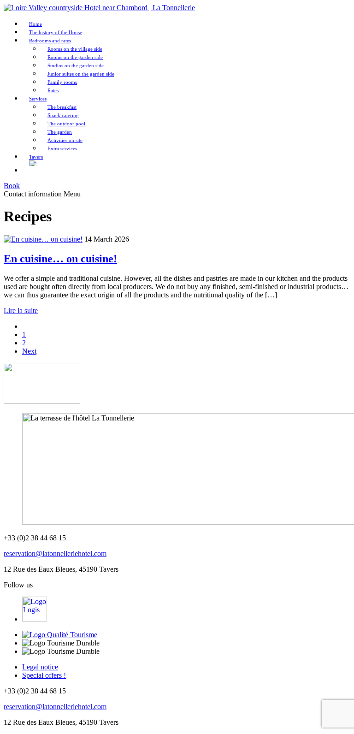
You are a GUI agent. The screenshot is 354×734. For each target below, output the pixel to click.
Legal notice (40, 667)
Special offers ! (44, 675)
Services (38, 98)
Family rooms (62, 82)
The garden (59, 132)
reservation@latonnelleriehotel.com (55, 553)
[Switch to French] (33, 170)
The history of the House (55, 32)
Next (29, 351)
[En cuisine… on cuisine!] (43, 239)
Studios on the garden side (75, 65)
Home (35, 24)
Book (12, 185)
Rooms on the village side (74, 49)
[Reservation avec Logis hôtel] (34, 619)
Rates (53, 90)
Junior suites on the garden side (80, 74)
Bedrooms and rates (50, 40)
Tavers (36, 157)
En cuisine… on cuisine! (60, 259)
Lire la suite (21, 310)
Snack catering (63, 115)
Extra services (62, 148)
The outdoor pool (66, 123)
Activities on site (65, 140)
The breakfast (62, 107)
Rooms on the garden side (75, 57)
